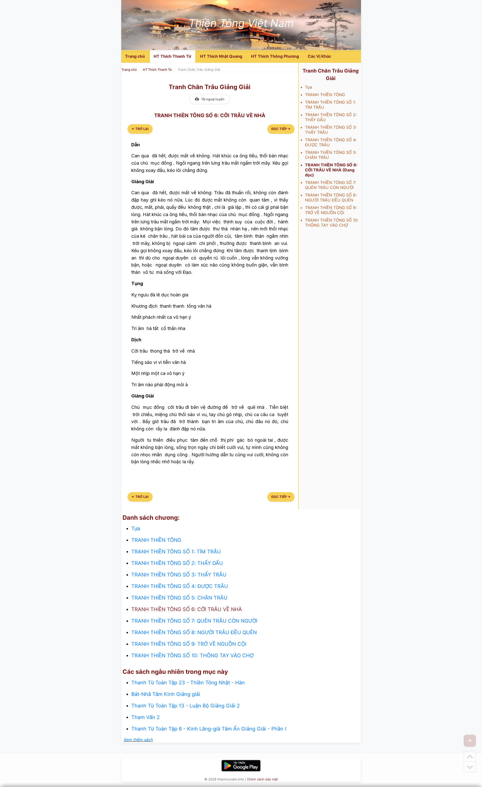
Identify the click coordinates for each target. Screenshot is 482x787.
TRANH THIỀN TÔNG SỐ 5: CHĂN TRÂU (179, 598)
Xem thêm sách (138, 739)
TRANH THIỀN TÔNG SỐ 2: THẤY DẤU (177, 563)
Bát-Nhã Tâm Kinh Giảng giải (165, 694)
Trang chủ (135, 56)
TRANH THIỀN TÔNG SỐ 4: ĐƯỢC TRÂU (179, 586)
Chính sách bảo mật (262, 779)
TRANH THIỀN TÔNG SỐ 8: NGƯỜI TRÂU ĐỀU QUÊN (330, 197)
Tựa (308, 87)
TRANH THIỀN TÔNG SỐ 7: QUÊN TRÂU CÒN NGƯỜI (330, 185)
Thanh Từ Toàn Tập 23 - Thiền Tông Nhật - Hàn (188, 683)
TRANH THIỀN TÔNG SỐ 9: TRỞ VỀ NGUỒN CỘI (330, 210)
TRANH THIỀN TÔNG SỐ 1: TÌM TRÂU (176, 552)
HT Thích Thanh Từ (172, 56)
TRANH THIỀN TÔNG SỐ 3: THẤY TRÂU (178, 575)
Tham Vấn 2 (145, 717)
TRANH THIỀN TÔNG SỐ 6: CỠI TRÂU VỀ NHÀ (186, 609)
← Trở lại (140, 129)
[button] (470, 741)
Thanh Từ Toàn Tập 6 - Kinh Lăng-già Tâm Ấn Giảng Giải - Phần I (208, 729)
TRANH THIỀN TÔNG (325, 94)
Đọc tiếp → (280, 129)
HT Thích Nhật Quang (221, 56)
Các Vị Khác (319, 56)
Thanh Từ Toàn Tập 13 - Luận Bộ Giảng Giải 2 (185, 706)
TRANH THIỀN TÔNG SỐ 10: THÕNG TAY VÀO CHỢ (331, 223)
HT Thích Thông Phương (275, 56)
